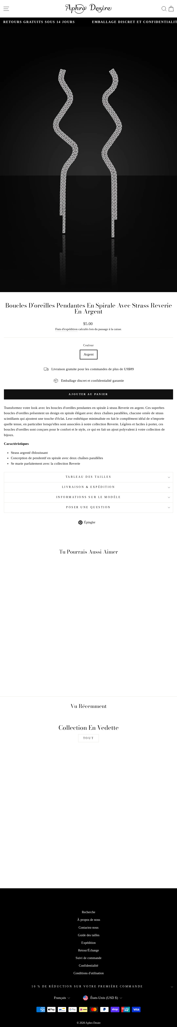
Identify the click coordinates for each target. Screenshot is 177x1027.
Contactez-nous (88, 927)
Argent (89, 354)
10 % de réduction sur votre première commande (87, 986)
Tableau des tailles (88, 476)
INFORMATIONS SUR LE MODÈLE (88, 497)
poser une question (88, 507)
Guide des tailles (88, 935)
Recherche (88, 912)
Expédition (88, 943)
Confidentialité (88, 965)
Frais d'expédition (66, 329)
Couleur (88, 345)
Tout (88, 738)
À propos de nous (88, 919)
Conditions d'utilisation (89, 973)
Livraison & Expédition (88, 487)
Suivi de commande (88, 958)
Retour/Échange (88, 950)
